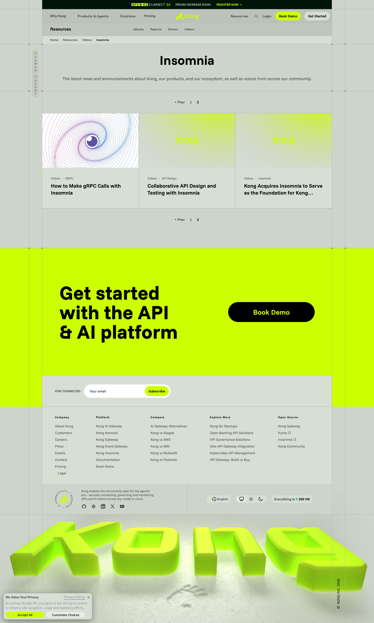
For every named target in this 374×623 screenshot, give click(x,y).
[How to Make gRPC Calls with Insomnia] (90, 160)
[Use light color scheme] (251, 499)
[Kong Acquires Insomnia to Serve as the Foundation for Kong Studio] (283, 160)
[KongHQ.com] (187, 16)
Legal (60, 473)
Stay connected (68, 391)
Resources (238, 16)
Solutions (126, 16)
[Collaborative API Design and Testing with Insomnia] (187, 160)
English (218, 499)
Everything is (292, 499)
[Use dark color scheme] (260, 499)
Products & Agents (92, 16)
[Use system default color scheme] (241, 499)
